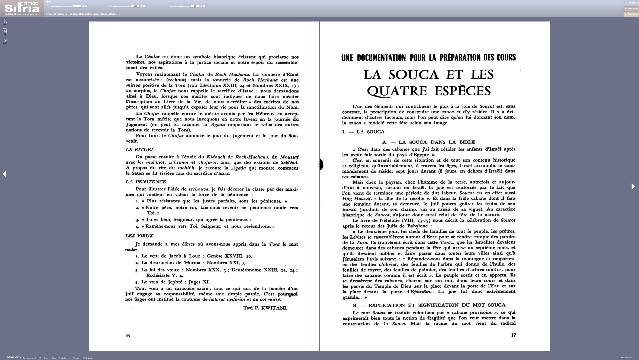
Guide (54, 358)
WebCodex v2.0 (626, 358)
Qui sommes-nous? (30, 358)
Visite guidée (88, 358)
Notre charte (44, 358)
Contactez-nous (65, 358)
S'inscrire (76, 358)
